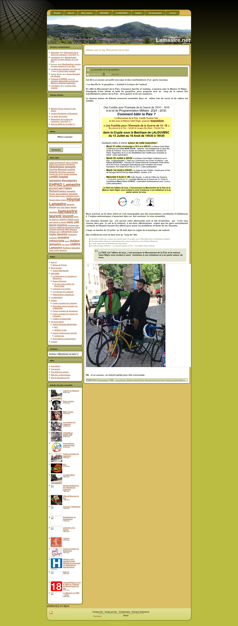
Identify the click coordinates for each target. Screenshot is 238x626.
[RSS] (50, 613)
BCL (56, 327)
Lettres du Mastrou (71, 391)
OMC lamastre (71, 229)
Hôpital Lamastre (64, 201)
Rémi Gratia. (68, 412)
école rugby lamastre (58, 250)
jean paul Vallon (63, 207)
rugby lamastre (58, 234)
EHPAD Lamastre (64, 184)
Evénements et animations (69, 518)
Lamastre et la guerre (62, 289)
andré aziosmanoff (57, 162)
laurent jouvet (61, 216)
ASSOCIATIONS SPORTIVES (65, 324)
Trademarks (124, 612)
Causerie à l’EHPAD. (59, 79)
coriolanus (55, 57)
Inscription (55, 366)
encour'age (56, 188)
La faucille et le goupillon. (105, 69)
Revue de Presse (60, 265)
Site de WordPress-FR (60, 378)
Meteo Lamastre (65, 137)
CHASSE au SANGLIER (68, 434)
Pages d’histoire (59, 281)
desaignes (69, 180)
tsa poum (66, 245)
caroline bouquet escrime (62, 170)
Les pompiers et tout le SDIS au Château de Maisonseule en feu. (72, 585)
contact (54, 342)
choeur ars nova (56, 174)
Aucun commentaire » (175, 380)
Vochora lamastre (71, 248)
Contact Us (98, 612)
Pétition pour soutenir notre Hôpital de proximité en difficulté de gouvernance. (71, 563)
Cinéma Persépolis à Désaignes (64, 113)
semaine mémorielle (59, 239)
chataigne (70, 172)
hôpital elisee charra (57, 200)
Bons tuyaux (56, 268)
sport (67, 241)
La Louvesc (120, 380)
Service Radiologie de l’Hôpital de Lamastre (71, 487)
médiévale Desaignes (65, 228)
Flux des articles (60, 372)
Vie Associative (57, 322)
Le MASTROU (56, 298)
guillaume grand (72, 196)
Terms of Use (111, 612)
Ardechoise (59, 336)
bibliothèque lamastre (62, 166)
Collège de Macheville (62, 319)
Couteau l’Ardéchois (71, 507)
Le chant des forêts (59, 116)
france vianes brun (57, 196)
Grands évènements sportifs (65, 333)
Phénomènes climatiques (63, 295)
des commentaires (61, 375)
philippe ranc (54, 232)
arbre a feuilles (72, 162)
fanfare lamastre (67, 191)
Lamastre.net (173, 40)
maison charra (66, 219)
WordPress (124, 623)
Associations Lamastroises (64, 339)
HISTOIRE (55, 274)
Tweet (126, 615)
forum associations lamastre (63, 194)
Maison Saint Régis (135, 380)
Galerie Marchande (60, 271)
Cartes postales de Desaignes (65, 311)
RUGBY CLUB (60, 330)
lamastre (67, 211)
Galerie (54, 300)
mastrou (62, 225)
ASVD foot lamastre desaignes (62, 164)
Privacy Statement (140, 612)
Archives (53, 354)
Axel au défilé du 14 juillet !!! (63, 124)
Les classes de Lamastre (63, 292)
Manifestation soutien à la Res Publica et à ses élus (64, 59)
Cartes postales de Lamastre (65, 303)
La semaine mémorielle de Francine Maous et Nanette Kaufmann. (64, 81)
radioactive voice (69, 231)
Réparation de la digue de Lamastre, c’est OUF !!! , (65, 54)
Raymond (115, 74)
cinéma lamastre (70, 174)
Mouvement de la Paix (154, 380)
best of (54, 262)
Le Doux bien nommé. (66, 71)
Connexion (55, 369)
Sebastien (55, 53)
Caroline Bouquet (58, 169)
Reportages (102, 380)
